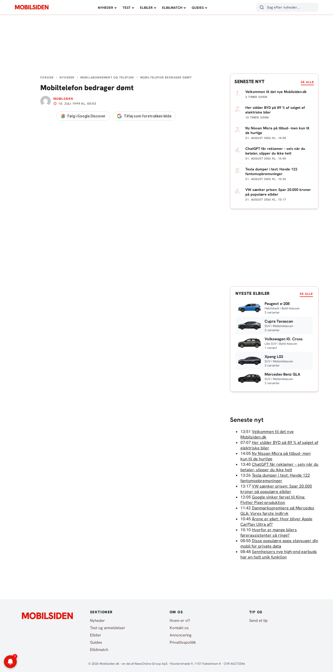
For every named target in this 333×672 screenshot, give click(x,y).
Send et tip (258, 620)
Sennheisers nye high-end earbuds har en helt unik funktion (278, 554)
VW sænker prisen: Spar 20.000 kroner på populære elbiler (276, 488)
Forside (47, 77)
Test (127, 7)
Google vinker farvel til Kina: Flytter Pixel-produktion (272, 499)
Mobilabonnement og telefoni (107, 77)
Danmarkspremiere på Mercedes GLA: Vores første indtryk (277, 510)
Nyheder (105, 7)
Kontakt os (179, 627)
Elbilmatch (172, 7)
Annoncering (180, 635)
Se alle (307, 82)
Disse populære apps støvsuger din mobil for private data (279, 543)
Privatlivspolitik (183, 642)
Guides (198, 7)
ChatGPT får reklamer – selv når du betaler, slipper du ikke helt (279, 467)
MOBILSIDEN (32, 7)
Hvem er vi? (180, 620)
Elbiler (146, 7)
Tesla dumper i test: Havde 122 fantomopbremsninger (275, 478)
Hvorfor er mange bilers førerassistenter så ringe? (268, 532)
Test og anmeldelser (107, 627)
